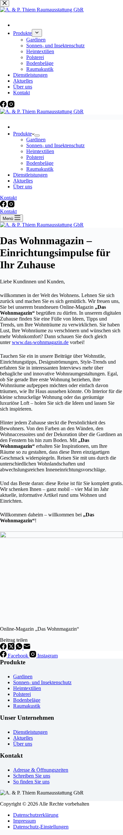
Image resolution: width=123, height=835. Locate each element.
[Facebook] (4, 205)
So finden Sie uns (31, 781)
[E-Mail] (27, 648)
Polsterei (35, 157)
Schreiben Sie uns (31, 776)
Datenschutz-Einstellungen (41, 826)
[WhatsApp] (20, 648)
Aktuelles (23, 180)
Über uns (22, 186)
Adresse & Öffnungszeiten (40, 770)
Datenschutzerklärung (35, 815)
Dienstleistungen (30, 175)
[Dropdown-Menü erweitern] (37, 135)
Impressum (24, 821)
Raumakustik (39, 169)
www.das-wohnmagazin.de (40, 342)
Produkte (22, 133)
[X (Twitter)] (12, 648)
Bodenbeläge (39, 163)
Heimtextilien (40, 151)
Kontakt (8, 197)
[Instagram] (11, 205)
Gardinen (36, 139)
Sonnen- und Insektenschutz (55, 145)
